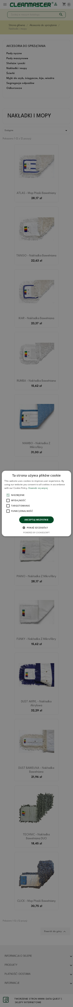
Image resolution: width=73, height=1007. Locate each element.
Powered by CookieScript (36, 532)
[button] (36, 527)
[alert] (36, 503)
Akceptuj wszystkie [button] (36, 519)
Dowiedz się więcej (38, 488)
